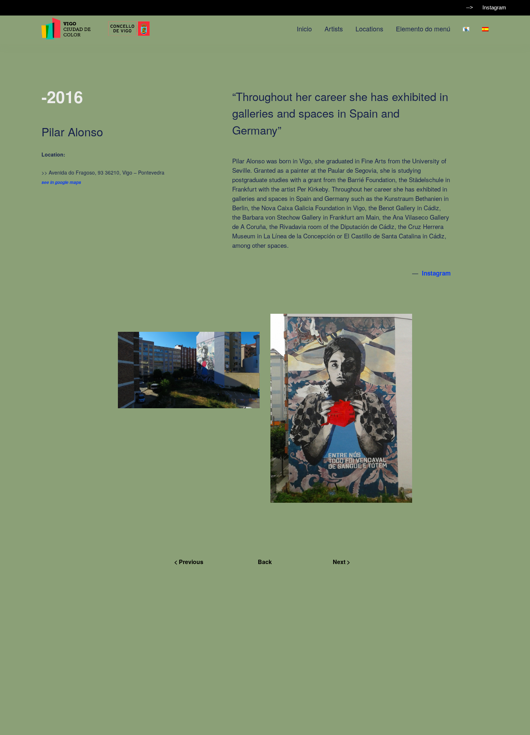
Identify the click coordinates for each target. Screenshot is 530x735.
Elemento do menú (423, 28)
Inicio (304, 28)
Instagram (494, 7)
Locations (369, 28)
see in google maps (61, 182)
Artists (333, 28)
